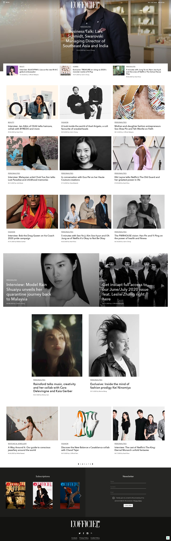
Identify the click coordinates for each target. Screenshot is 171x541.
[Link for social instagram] (87, 534)
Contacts (74, 538)
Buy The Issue (152, 2)
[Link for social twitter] (80, 534)
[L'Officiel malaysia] (85, 5)
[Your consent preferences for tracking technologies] (168, 538)
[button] (80, 496)
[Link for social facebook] (83, 534)
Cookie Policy (95, 538)
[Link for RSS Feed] (91, 533)
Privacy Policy (138, 501)
